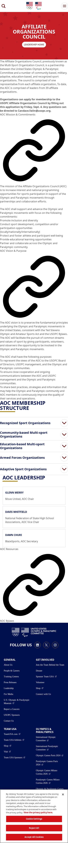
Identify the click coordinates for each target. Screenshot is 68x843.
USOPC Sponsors (12, 715)
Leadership (9, 688)
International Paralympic (50, 748)
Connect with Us (43, 694)
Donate (39, 671)
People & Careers (11, 671)
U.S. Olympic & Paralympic (18, 701)
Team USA (14, 740)
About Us (8, 665)
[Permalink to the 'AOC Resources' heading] (34, 585)
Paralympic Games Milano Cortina (50, 781)
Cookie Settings (34, 818)
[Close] (62, 794)
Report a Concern (11, 709)
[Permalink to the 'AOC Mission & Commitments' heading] (34, 150)
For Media (8, 694)
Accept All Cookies (34, 837)
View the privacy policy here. (38, 812)
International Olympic (50, 739)
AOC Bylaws (7, 621)
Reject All (34, 828)
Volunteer (40, 682)
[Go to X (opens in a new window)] (46, 645)
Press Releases (10, 682)
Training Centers (11, 676)
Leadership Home (34, 44)
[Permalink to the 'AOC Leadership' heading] (47, 477)
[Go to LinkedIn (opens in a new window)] (37, 645)
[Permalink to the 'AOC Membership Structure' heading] (31, 408)
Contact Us (9, 721)
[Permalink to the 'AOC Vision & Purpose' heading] (34, 287)
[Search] (3, 6)
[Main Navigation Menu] (64, 6)
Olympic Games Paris (49, 755)
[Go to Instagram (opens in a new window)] (55, 645)
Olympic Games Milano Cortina (50, 772)
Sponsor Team (46, 676)
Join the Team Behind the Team (50, 665)
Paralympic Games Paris (48, 763)
